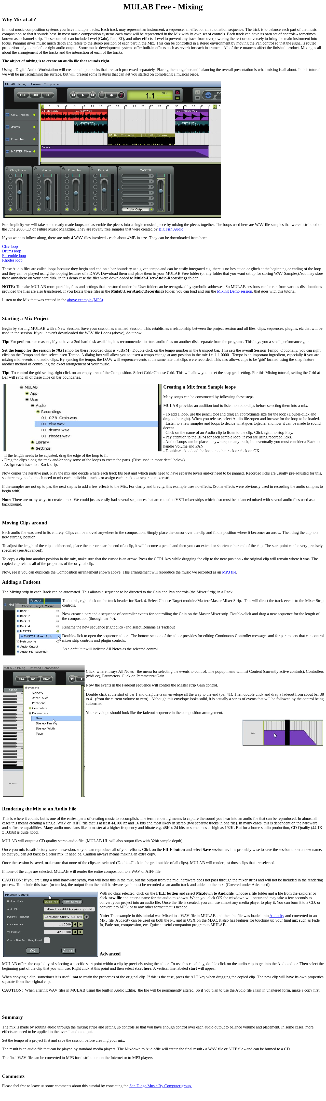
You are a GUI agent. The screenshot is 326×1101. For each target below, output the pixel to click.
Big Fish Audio (171, 229)
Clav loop (10, 246)
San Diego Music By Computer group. (160, 1086)
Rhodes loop (12, 260)
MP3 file (229, 572)
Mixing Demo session (234, 291)
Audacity (276, 915)
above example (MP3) (85, 300)
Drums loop (11, 251)
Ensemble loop (14, 255)
